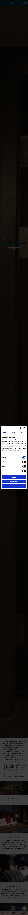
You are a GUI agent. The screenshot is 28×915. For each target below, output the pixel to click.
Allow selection (14, 481)
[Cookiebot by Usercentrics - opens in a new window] (20, 428)
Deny (14, 485)
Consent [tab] (5, 432)
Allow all (14, 477)
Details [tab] (14, 432)
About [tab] (23, 432)
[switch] (24, 462)
